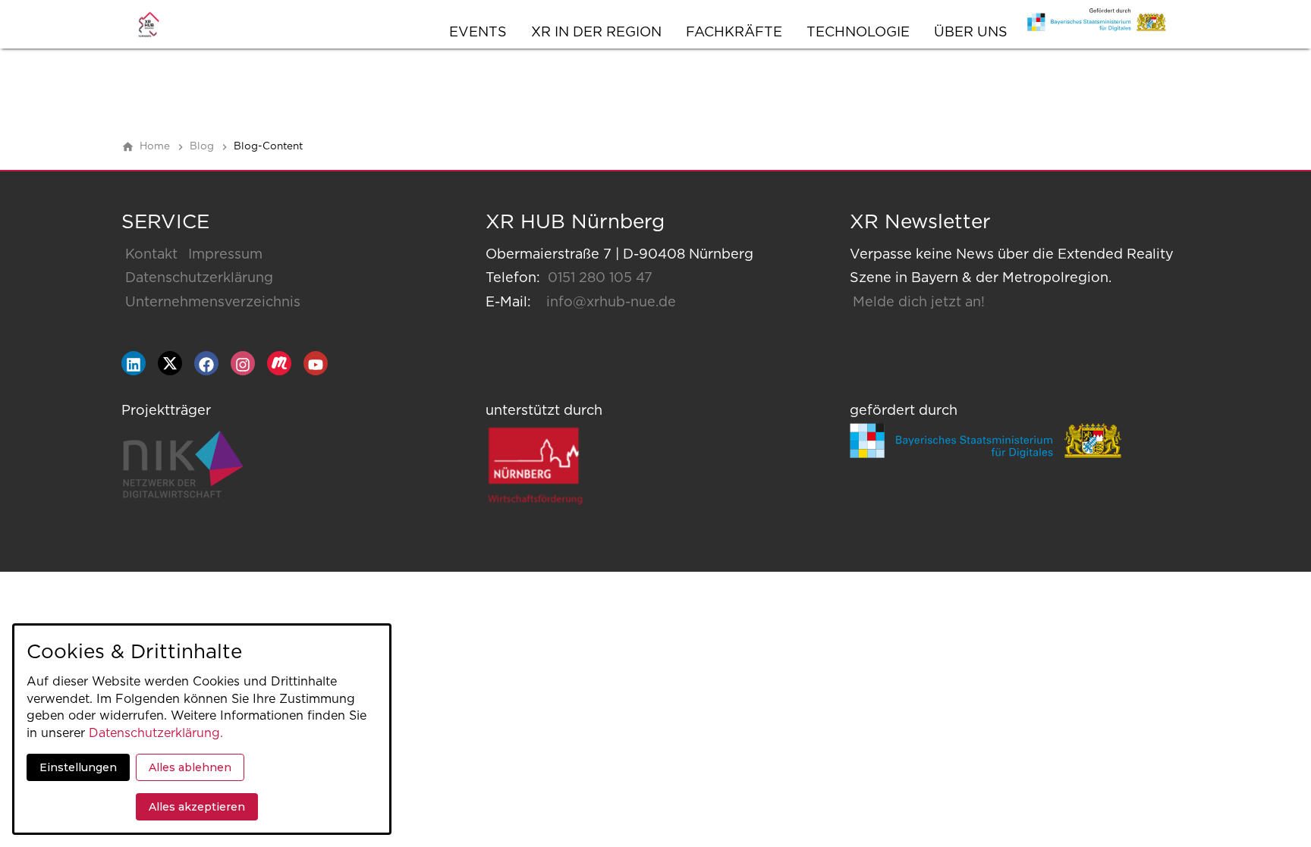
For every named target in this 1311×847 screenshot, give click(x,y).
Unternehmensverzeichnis (212, 302)
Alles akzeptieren (197, 807)
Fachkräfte (734, 32)
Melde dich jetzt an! (919, 302)
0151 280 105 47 (600, 278)
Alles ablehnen (190, 767)
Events (478, 32)
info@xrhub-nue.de (611, 302)
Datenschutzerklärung (199, 278)
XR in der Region (596, 32)
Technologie (858, 32)
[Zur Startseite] (164, 24)
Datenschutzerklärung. (156, 733)
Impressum (225, 255)
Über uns (971, 32)
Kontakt (151, 255)
